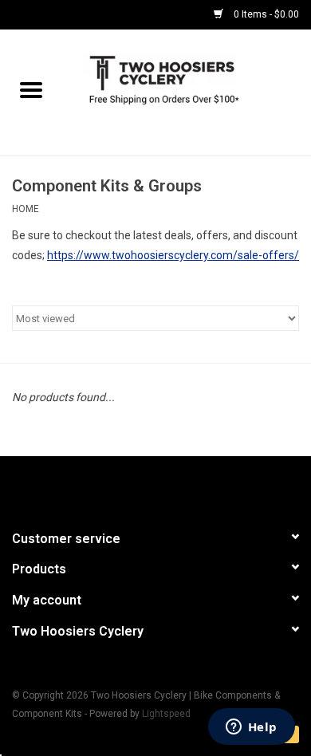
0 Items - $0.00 (265, 14)
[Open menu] (31, 89)
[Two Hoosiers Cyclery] (186, 91)
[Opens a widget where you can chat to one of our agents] (251, 728)
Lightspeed (166, 713)
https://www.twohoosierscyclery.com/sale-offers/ (173, 255)
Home (25, 209)
